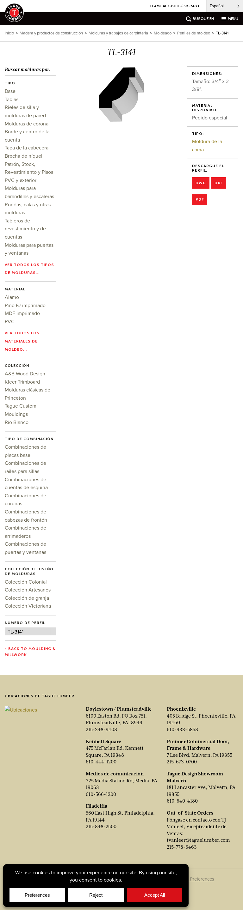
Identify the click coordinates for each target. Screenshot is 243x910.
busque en (203, 18)
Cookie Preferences (194, 879)
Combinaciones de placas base (25, 451)
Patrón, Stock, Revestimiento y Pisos (29, 168)
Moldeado (162, 33)
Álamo (12, 297)
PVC (10, 321)
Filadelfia (96, 806)
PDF (200, 199)
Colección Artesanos (28, 589)
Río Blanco (16, 422)
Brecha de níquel (23, 156)
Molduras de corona (26, 123)
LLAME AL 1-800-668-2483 (174, 5)
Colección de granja (27, 598)
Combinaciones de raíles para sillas (25, 467)
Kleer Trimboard (22, 381)
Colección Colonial (26, 581)
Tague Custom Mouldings (20, 410)
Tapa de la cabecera (26, 147)
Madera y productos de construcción (51, 33)
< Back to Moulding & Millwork (30, 651)
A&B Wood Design (25, 373)
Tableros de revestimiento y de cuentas (25, 228)
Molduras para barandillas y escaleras (29, 192)
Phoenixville (181, 709)
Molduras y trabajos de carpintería (118, 33)
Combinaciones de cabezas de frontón (26, 516)
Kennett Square (103, 741)
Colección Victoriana (28, 606)
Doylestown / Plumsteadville (119, 709)
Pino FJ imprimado (25, 305)
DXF (219, 182)
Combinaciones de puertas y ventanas (25, 548)
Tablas (11, 99)
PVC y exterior (20, 180)
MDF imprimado (22, 313)
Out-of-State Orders (190, 813)
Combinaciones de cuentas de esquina (26, 483)
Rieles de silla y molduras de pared (25, 111)
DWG (201, 182)
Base (10, 91)
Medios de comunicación (115, 774)
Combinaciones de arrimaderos (25, 532)
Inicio (9, 33)
